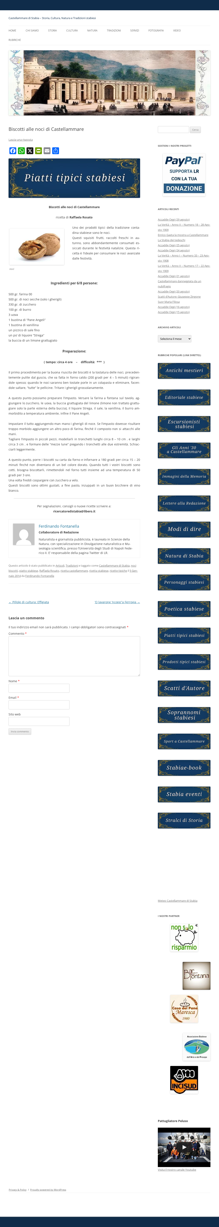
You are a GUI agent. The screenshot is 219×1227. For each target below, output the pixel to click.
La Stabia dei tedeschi (171, 240)
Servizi (134, 30)
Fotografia (156, 30)
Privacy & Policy (18, 1189)
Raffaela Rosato (49, 571)
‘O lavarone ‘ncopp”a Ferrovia (117, 602)
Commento (18, 633)
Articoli (60, 565)
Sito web (15, 714)
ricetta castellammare (74, 571)
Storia (52, 30)
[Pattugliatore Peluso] (184, 1147)
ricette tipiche (118, 571)
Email (14, 698)
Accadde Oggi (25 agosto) (174, 245)
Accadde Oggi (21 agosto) (174, 276)
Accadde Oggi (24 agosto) (174, 250)
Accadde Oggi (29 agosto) (174, 219)
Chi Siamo (32, 30)
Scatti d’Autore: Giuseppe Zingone (179, 297)
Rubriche (15, 40)
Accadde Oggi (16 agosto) (174, 307)
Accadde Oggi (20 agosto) (174, 291)
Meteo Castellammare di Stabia (177, 901)
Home (12, 30)
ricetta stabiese (98, 571)
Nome (14, 681)
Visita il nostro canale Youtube (177, 1170)
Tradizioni (114, 30)
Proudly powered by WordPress (48, 1189)
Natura (92, 30)
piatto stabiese (28, 571)
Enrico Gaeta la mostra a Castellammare (183, 235)
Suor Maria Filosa (169, 302)
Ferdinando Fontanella (39, 576)
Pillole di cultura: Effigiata (29, 602)
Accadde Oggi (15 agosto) (174, 312)
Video (177, 30)
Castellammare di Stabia (114, 565)
